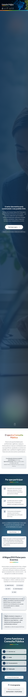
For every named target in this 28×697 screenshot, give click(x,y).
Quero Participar (13, 532)
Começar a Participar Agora (13, 677)
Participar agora (12, 227)
